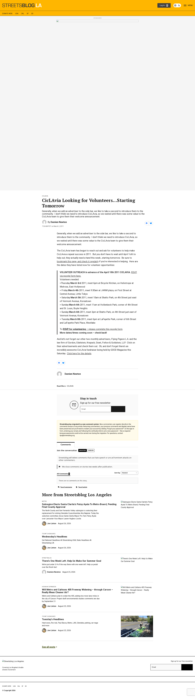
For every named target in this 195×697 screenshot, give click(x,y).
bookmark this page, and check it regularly (78, 261)
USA (16, 13)
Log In (162, 5)
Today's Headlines (48, 533)
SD (32, 13)
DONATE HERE (7, 13)
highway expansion (49, 586)
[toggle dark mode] (177, 5)
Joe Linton (51, 523)
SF (28, 13)
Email (84, 409)
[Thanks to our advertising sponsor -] (97, 104)
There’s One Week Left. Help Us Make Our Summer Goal (71, 561)
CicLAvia (45, 196)
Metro (44, 501)
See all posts (48, 647)
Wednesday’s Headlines (54, 536)
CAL (22, 13)
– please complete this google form (92, 329)
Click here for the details (79, 353)
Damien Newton (59, 222)
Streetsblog (47, 558)
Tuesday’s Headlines (53, 619)
